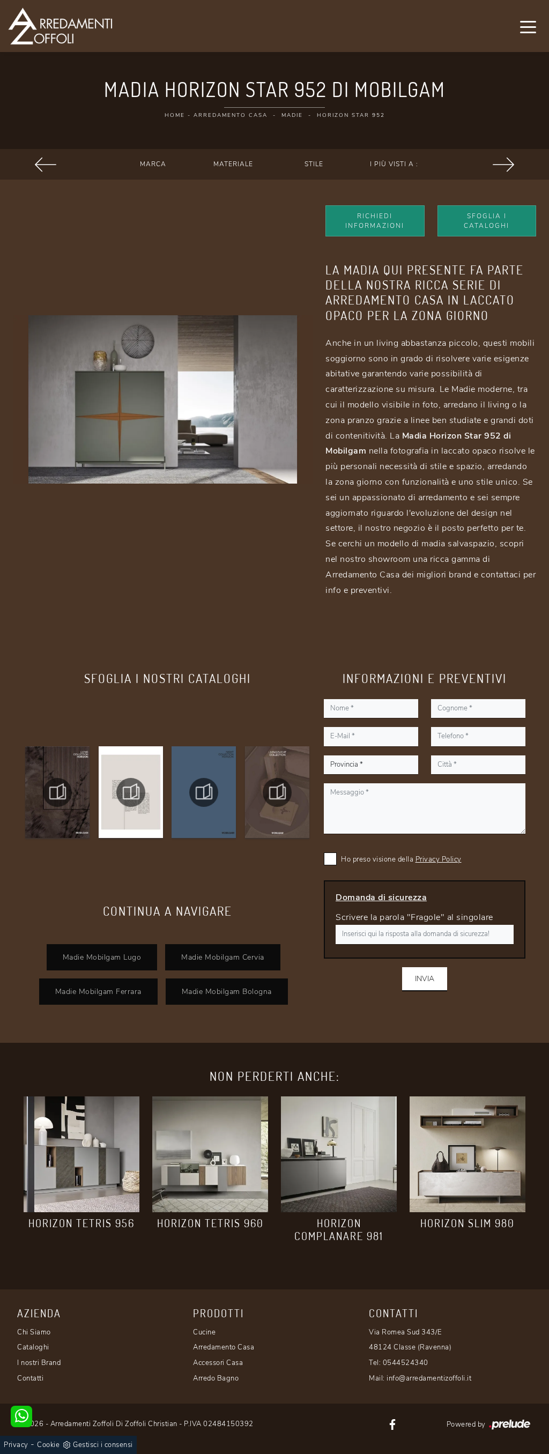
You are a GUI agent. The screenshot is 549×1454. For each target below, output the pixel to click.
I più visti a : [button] (394, 164)
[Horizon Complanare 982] (503, 164)
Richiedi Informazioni (374, 221)
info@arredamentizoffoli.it (429, 1378)
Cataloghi (33, 1347)
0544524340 (405, 1363)
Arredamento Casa (231, 115)
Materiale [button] (233, 164)
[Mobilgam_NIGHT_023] (131, 792)
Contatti (30, 1378)
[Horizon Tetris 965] (45, 164)
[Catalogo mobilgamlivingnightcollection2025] (277, 792)
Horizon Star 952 (351, 115)
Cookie (48, 1445)
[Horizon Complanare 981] (339, 1154)
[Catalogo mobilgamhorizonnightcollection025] (204, 792)
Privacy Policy (439, 859)
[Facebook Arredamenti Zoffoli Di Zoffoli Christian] (392, 1423)
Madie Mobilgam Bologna (227, 991)
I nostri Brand (39, 1363)
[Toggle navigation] (528, 26)
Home (175, 115)
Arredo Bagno (216, 1378)
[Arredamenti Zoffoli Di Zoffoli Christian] (60, 26)
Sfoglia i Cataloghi (486, 221)
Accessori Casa (218, 1363)
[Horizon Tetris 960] (210, 1154)
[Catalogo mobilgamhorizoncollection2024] (57, 792)
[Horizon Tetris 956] (81, 1154)
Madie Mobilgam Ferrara (98, 991)
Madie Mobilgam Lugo (102, 957)
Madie (292, 115)
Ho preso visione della (401, 859)
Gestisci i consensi (103, 1445)
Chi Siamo (34, 1332)
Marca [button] (153, 164)
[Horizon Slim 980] (467, 1154)
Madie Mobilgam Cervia (222, 957)
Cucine (204, 1332)
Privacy (16, 1445)
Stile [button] (314, 164)
